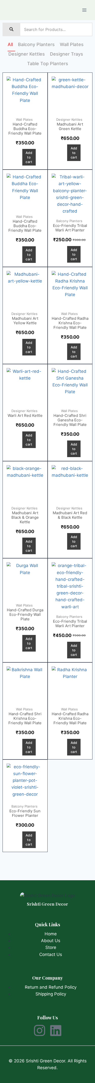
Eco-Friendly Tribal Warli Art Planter (70, 227)
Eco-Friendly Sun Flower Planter (25, 813)
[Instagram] (39, 1030)
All (10, 44)
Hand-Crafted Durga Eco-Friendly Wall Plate (25, 614)
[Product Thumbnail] (25, 94)
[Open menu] (84, 10)
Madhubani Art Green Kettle (70, 126)
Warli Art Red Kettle (25, 415)
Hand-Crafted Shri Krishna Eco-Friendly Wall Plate (25, 718)
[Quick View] (18, 157)
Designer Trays (66, 54)
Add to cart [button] (29, 157)
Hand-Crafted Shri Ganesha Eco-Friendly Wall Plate (70, 420)
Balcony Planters (36, 44)
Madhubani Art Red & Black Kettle (70, 515)
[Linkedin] (55, 1030)
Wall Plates (72, 44)
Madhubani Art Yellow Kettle (25, 320)
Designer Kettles (26, 54)
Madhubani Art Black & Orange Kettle (25, 517)
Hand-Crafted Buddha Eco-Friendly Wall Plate (25, 129)
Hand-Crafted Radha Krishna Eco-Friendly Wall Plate (70, 323)
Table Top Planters (47, 63)
